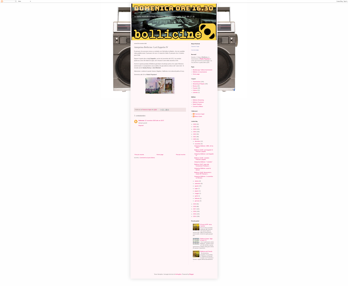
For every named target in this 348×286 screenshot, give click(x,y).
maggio (197, 193)
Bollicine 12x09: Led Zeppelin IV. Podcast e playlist (203, 150)
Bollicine (142, 8)
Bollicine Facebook (198, 102)
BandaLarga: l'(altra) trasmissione (202, 70)
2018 (194, 206)
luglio (196, 188)
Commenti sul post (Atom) (147, 157)
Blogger (191, 274)
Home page (160, 154)
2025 (194, 126)
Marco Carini (198, 116)
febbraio (197, 198)
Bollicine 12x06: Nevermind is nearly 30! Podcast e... (202, 173)
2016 (194, 211)
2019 (194, 204)
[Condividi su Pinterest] (168, 110)
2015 (194, 214)
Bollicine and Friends (206, 251)
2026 (194, 124)
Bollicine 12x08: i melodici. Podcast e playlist (201, 158)
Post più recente (139, 154)
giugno (197, 191)
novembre (198, 143)
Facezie (195, 88)
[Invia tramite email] (161, 110)
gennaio (197, 201)
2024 (194, 129)
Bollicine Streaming (198, 100)
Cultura (195, 90)
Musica (195, 86)
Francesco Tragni (195, 46)
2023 (194, 131)
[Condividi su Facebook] (166, 110)
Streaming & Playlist (198, 84)
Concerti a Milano (198, 106)
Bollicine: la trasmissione (200, 72)
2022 (194, 134)
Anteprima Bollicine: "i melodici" (203, 162)
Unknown (141, 120)
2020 (194, 139)
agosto (197, 186)
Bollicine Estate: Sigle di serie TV (206, 239)
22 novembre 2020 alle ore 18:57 (154, 120)
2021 (194, 136)
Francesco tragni (199, 114)
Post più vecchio (180, 154)
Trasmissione (196, 81)
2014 (194, 216)
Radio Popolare (205, 59)
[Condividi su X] (165, 110)
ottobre (197, 181)
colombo (195, 92)
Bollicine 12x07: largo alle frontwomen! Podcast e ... (202, 165)
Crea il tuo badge (195, 50)
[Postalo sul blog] (163, 110)
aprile (196, 196)
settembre (198, 183)
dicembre (197, 141)
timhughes (178, 274)
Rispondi (140, 125)
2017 (194, 209)
